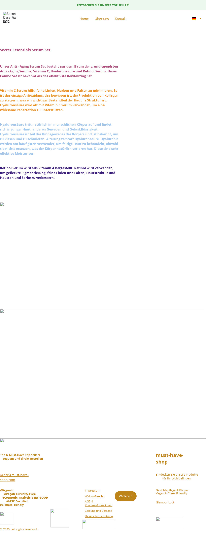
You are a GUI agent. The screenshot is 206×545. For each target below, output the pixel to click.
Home (84, 19)
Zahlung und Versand (98, 510)
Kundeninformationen (98, 505)
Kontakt (121, 19)
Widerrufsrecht (94, 496)
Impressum (92, 490)
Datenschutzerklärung (99, 516)
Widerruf (125, 496)
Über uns (102, 19)
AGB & (89, 501)
